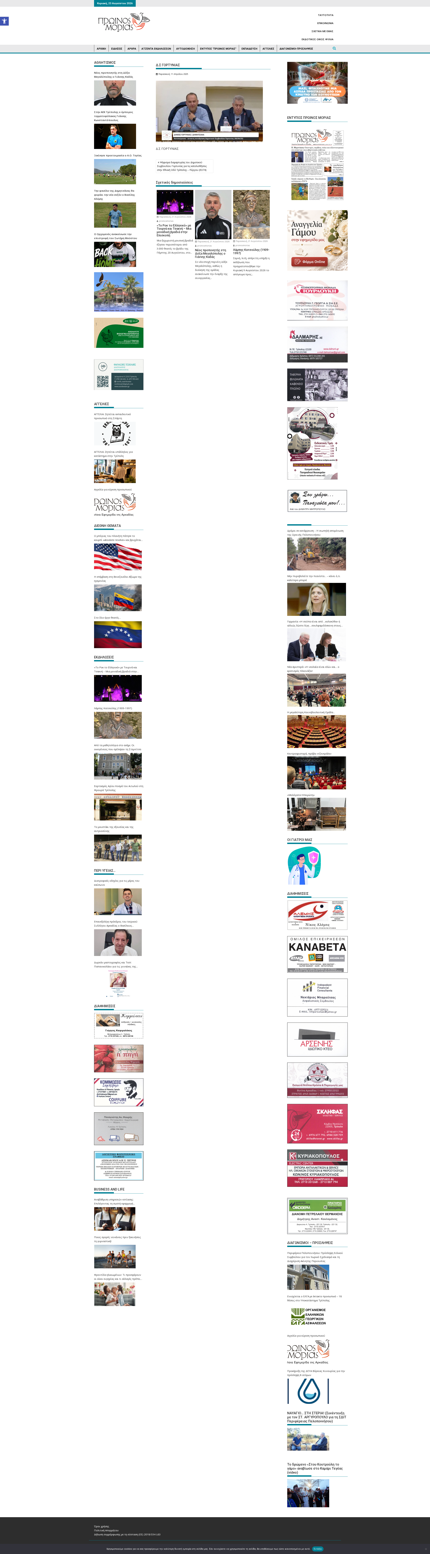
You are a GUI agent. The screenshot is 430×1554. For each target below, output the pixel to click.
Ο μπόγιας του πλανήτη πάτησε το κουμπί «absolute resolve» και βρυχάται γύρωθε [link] (117, 538)
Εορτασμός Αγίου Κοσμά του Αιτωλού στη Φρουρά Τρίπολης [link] (118, 788)
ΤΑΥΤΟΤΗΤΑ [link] (325, 15)
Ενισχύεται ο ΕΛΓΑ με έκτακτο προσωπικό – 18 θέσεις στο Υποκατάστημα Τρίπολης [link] (314, 1298)
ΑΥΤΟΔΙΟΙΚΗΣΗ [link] (185, 48)
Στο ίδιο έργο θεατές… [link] (107, 617)
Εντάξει (318, 1548)
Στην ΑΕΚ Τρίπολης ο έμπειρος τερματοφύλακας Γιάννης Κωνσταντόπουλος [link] (113, 116)
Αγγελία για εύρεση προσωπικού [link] (113, 489)
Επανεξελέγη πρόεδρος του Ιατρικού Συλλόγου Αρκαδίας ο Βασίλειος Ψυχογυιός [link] (115, 924)
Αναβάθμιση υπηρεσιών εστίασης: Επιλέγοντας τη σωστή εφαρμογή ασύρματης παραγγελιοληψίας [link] (114, 1201)
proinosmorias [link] (166, 221)
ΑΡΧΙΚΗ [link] (101, 48)
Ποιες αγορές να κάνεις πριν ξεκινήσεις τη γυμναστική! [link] (117, 1239)
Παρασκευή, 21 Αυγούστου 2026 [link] (175, 216)
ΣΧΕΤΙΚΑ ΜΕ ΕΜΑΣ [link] (322, 31)
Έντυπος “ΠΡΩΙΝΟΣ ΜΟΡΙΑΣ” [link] (218, 48)
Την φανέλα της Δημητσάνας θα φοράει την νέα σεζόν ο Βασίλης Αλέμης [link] (114, 194)
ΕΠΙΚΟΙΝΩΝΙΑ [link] (325, 23)
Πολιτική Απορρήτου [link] (106, 1530)
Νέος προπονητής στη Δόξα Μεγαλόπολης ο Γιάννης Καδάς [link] (113, 74)
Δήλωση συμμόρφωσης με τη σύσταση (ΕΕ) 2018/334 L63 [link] (127, 1534)
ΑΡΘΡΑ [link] (131, 48)
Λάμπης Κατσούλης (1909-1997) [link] (113, 708)
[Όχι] (425, 1549)
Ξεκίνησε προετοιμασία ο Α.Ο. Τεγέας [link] (118, 155)
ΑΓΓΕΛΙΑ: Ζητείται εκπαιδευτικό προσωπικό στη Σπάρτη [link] (112, 416)
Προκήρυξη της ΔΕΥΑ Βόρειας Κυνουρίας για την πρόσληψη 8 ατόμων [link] (316, 1373)
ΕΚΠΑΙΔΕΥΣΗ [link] (249, 48)
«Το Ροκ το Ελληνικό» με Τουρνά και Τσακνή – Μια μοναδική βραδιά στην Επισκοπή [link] (115, 669)
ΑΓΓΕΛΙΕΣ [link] (268, 48)
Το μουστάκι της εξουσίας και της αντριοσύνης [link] (114, 829)
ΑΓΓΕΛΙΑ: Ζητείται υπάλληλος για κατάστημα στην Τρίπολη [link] (113, 453)
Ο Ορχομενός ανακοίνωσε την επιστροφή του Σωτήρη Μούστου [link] (115, 236)
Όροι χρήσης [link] (101, 1526)
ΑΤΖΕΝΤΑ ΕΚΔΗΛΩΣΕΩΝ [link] (156, 48)
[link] (4, 21)
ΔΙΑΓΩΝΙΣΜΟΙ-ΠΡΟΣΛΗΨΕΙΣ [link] (296, 48)
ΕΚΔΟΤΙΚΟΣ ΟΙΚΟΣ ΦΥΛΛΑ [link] (317, 39)
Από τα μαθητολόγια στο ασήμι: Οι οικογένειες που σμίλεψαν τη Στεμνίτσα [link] (117, 747)
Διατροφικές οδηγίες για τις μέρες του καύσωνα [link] (116, 882)
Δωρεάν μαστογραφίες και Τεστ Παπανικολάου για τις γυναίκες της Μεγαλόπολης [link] (115, 964)
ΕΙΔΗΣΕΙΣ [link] (116, 48)
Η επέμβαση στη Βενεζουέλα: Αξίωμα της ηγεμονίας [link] (118, 578)
